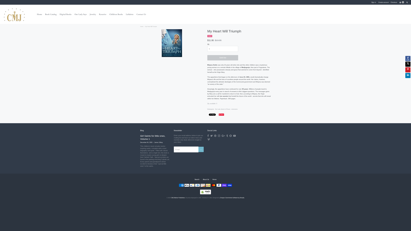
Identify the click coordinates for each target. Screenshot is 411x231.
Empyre (222, 197)
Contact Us (141, 14)
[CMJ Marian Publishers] (14, 14)
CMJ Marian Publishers (178, 197)
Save (222, 114)
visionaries (234, 109)
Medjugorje (210, 109)
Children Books (116, 14)
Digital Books (65, 14)
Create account (383, 2)
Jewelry (93, 14)
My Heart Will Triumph (151, 26)
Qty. (208, 44)
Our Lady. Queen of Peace (222, 109)
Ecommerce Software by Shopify (234, 197)
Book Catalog (51, 14)
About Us (206, 179)
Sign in (373, 2)
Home (39, 14)
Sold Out (222, 58)
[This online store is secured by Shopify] (205, 193)
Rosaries (102, 14)
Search (197, 179)
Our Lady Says (80, 14)
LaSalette (129, 14)
